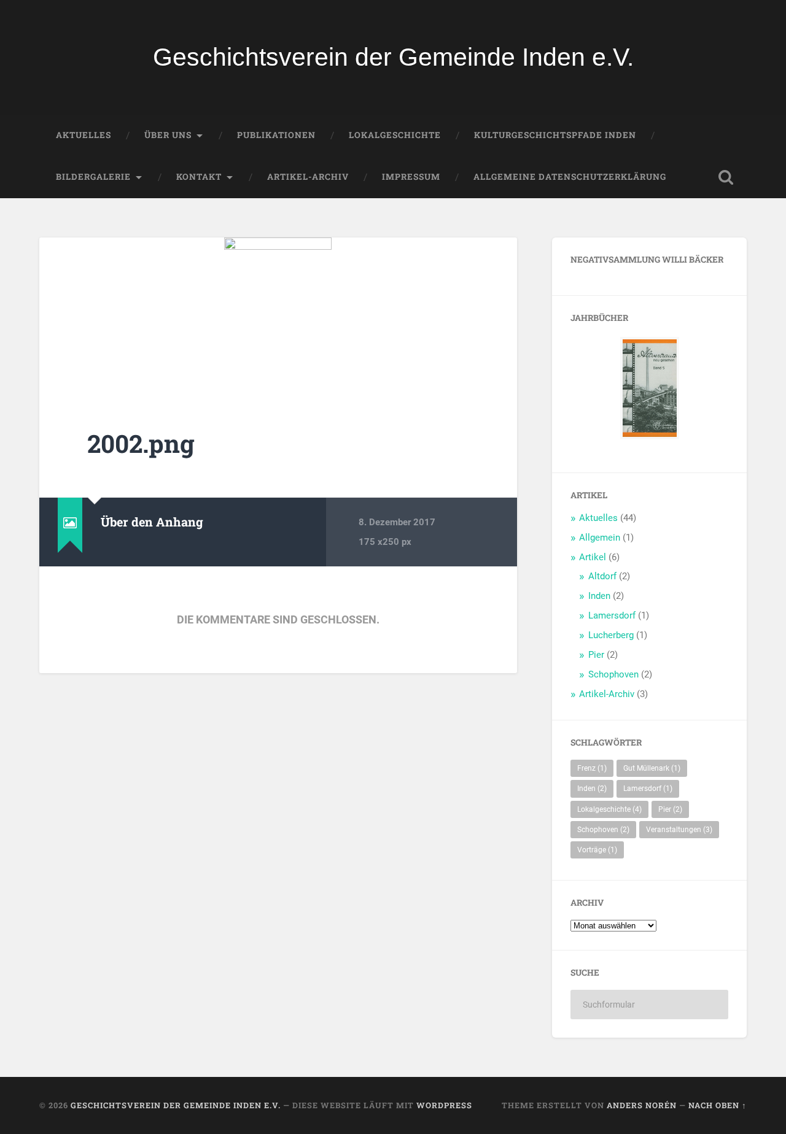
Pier (596, 654)
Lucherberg (611, 635)
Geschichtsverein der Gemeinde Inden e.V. (393, 57)
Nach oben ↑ (717, 1105)
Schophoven (613, 674)
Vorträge (597, 850)
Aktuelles (83, 135)
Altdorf (602, 576)
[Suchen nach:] (649, 1004)
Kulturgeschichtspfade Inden (555, 135)
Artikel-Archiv (308, 176)
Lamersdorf (612, 615)
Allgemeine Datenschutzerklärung (569, 176)
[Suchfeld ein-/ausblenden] (726, 177)
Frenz (592, 768)
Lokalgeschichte (395, 135)
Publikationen (276, 135)
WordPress (444, 1105)
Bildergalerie (93, 176)
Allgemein (599, 537)
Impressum (411, 176)
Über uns (168, 135)
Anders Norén (642, 1105)
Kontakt (199, 176)
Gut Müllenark (651, 768)
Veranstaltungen (679, 829)
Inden (599, 595)
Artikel (592, 557)
